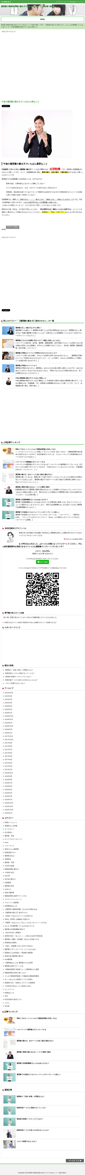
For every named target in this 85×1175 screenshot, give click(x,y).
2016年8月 (8, 779)
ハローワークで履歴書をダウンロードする (30, 462)
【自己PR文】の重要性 (13, 932)
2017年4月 (8, 759)
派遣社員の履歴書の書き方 (14, 956)
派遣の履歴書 (9, 892)
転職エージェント (11, 822)
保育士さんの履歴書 (12, 849)
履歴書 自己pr (9, 856)
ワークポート (9, 829)
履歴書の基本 (9, 886)
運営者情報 (72, 1)
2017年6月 (8, 753)
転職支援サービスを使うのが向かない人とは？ (21, 680)
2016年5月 (8, 786)
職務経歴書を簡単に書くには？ (15, 973)
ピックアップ (9, 989)
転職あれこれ (9, 993)
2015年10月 (9, 810)
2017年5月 (8, 756)
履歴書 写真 (9, 836)
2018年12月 (9, 726)
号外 (6, 996)
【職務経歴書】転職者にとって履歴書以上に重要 (22, 969)
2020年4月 (8, 703)
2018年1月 (8, 733)
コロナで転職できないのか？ (15, 683)
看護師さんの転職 (11, 826)
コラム (7, 1003)
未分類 (7, 1006)
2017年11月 (9, 736)
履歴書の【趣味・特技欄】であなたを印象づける (22, 939)
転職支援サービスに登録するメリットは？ (20, 673)
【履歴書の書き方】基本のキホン (55, 25)
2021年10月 (9, 693)
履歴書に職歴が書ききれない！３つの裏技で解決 (32, 487)
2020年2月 (8, 709)
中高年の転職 (9, 866)
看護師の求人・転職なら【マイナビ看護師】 (20, 983)
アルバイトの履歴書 (12, 902)
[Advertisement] (42, 48)
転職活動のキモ (10, 852)
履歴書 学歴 (9, 862)
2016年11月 (9, 773)
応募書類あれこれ (11, 906)
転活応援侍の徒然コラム (13, 999)
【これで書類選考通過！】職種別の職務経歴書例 (22, 976)
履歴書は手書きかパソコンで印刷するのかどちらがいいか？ (36, 353)
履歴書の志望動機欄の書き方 (15, 929)
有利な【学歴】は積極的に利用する (17, 919)
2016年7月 (8, 783)
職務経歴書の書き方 (12, 869)
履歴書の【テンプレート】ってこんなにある (20, 949)
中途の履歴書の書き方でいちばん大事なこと (30, 378)
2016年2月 (8, 796)
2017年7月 (8, 749)
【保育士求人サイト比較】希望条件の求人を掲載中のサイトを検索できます (30, 622)
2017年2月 (8, 766)
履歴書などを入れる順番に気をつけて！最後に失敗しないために (37, 340)
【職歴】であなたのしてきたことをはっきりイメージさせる (26, 922)
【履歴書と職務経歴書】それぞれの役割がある (21, 909)
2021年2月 (8, 699)
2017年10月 (9, 739)
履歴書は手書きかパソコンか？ (26, 365)
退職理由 (8, 859)
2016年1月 (8, 799)
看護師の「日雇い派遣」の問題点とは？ (19, 670)
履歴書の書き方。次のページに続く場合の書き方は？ (34, 474)
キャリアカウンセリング (13, 839)
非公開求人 (9, 832)
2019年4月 (8, 723)
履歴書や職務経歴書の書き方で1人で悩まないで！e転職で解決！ (28, 6)
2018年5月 (8, 729)
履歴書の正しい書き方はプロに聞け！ (28, 328)
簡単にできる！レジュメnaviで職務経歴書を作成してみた (35, 449)
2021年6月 (8, 696)
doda (6, 842)
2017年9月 (8, 743)
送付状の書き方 (10, 879)
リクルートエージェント (13, 899)
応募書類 (8, 882)
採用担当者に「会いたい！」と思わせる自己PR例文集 (23, 936)
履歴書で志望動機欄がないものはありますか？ (31, 499)
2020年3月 (8, 706)
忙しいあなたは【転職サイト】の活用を (19, 979)
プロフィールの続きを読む (74, 539)
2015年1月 (8, 813)
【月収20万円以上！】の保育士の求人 (18, 986)
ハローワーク (9, 846)
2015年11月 (9, 806)
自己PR (7, 876)
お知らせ (8, 889)
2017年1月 (8, 769)
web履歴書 (8, 959)
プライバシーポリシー (63, 1)
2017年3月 (8, 763)
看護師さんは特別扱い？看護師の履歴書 (19, 953)
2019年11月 (9, 719)
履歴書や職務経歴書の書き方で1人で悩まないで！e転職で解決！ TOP (22, 25)
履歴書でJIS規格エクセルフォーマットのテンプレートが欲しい (37, 512)
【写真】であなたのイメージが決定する (19, 916)
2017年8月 (8, 746)
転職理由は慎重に (11, 942)
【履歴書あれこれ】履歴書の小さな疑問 (19, 963)
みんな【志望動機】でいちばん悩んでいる (19, 926)
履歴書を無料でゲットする (14, 966)
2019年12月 (9, 716)
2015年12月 (9, 803)
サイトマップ (80, 1)
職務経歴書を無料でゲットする (15, 896)
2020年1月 (8, 713)
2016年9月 (8, 776)
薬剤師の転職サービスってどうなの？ (18, 676)
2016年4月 (8, 789)
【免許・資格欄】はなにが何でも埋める (19, 946)
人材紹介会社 (9, 872)
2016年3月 (8, 793)
